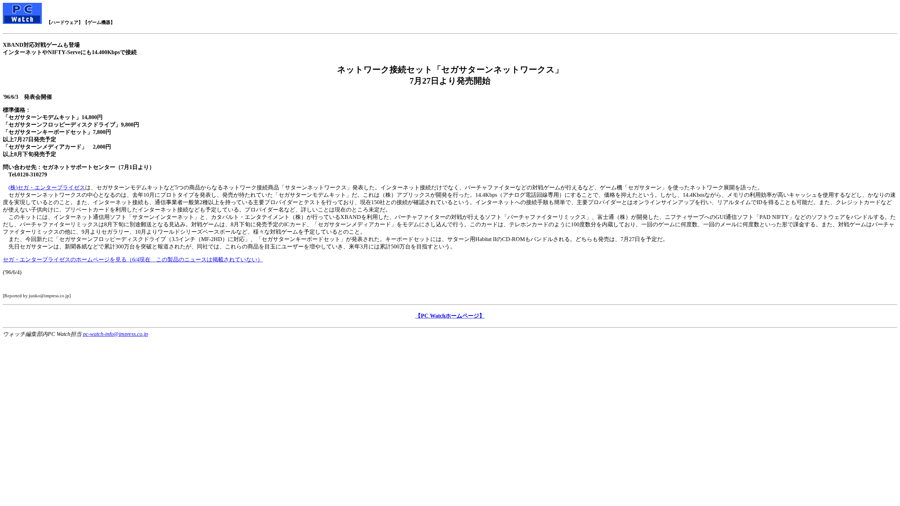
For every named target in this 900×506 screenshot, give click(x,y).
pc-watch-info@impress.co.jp (115, 334)
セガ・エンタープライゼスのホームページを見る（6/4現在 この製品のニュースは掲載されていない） (133, 259)
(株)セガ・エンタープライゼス (46, 187)
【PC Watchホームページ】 (450, 316)
